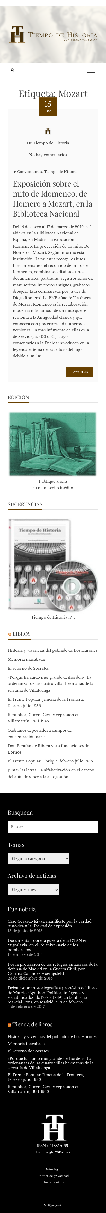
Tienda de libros (32, 1024)
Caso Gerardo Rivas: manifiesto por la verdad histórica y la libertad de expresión (49, 923)
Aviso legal (53, 1169)
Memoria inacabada (26, 659)
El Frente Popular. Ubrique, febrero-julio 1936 (50, 761)
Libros (22, 633)
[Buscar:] (53, 827)
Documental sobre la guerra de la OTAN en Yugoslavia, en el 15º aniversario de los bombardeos (48, 945)
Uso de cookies (53, 1182)
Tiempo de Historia (60, 172)
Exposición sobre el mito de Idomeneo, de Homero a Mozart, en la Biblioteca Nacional (52, 198)
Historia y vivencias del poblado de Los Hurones (52, 650)
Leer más (79, 371)
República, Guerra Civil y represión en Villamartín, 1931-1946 (44, 1089)
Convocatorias (29, 172)
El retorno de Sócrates (28, 668)
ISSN (41, 1145)
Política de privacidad (53, 1176)
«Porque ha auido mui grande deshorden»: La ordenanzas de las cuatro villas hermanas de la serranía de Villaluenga (50, 683)
